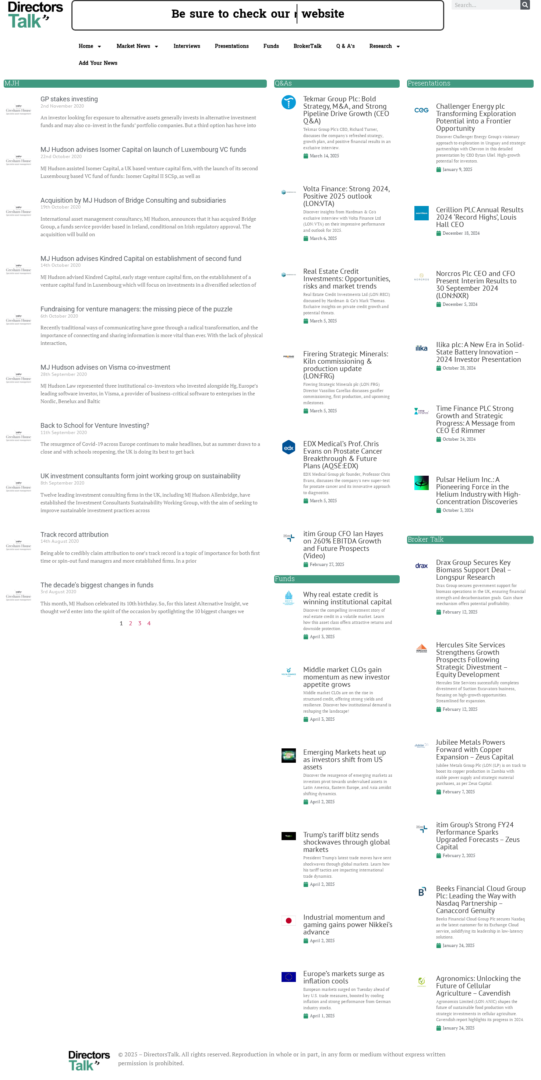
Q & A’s (345, 46)
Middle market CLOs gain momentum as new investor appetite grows (346, 677)
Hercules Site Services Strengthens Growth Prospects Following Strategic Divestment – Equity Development (471, 659)
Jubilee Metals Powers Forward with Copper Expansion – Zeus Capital (475, 749)
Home (86, 46)
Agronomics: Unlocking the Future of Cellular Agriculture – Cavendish (478, 986)
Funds (271, 46)
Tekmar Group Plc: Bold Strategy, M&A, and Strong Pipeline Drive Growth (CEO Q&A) (346, 110)
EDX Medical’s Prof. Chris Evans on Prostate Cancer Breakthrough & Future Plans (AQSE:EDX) (342, 455)
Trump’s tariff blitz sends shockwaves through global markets (346, 842)
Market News (133, 46)
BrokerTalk (308, 46)
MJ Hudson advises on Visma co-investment (105, 367)
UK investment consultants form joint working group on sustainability (140, 476)
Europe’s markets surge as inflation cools (343, 977)
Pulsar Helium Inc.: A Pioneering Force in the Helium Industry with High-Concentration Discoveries (478, 490)
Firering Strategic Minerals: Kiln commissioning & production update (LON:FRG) (345, 365)
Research (380, 46)
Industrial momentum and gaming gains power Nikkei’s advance (347, 924)
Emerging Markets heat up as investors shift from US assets (344, 759)
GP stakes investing (69, 99)
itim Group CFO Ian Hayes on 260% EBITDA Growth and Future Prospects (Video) (343, 544)
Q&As (283, 83)
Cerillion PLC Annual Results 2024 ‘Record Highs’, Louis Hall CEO (479, 217)
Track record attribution (74, 534)
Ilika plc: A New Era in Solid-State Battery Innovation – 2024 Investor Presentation (480, 352)
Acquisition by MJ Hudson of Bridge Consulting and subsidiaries (133, 200)
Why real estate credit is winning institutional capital (347, 598)
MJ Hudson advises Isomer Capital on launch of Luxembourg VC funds (143, 149)
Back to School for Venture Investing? (94, 425)
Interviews (187, 46)
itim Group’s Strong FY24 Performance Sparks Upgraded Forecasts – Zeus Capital (478, 836)
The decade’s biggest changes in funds (96, 585)
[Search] (525, 5)
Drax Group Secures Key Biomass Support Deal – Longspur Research (473, 570)
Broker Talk (426, 540)
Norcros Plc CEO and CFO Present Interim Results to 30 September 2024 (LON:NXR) (476, 284)
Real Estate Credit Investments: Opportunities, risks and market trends (346, 278)
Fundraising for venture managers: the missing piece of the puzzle (136, 309)
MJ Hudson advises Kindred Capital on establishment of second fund (140, 258)
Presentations (232, 46)
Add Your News (98, 63)
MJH (12, 83)
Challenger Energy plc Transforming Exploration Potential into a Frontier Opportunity (476, 117)
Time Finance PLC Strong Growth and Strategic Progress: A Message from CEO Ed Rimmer (475, 419)
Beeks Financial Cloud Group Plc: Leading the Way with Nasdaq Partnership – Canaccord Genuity (481, 899)
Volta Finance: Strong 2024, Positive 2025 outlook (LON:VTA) (346, 196)
